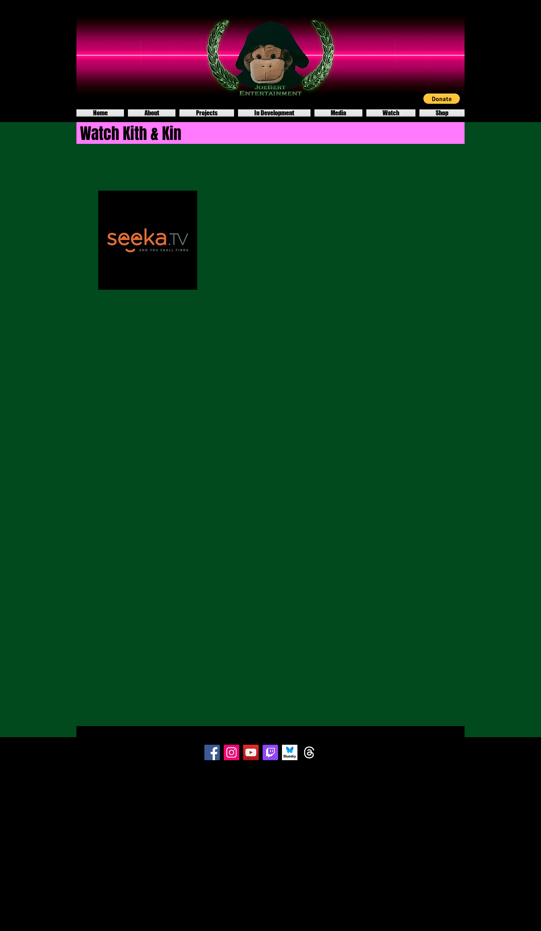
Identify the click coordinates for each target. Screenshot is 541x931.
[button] (441, 99)
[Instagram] (231, 752)
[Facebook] (212, 752)
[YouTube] (251, 752)
